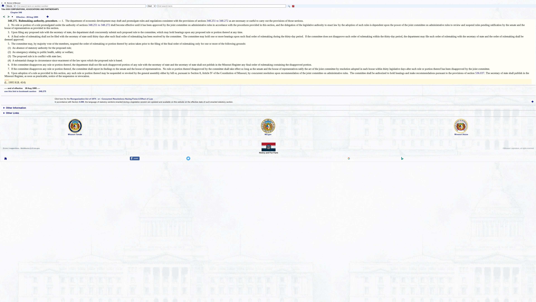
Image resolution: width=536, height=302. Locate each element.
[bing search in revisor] (402, 159)
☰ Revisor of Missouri (11, 3)
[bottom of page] (47, 17)
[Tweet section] (188, 160)
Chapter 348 (16, 12)
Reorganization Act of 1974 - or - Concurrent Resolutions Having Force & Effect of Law (111, 99)
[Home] (3, 5)
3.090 (81, 102)
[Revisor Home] (5, 159)
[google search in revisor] (349, 159)
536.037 (479, 73)
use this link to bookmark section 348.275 (25, 91)
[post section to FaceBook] (135, 160)
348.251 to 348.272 (217, 20)
